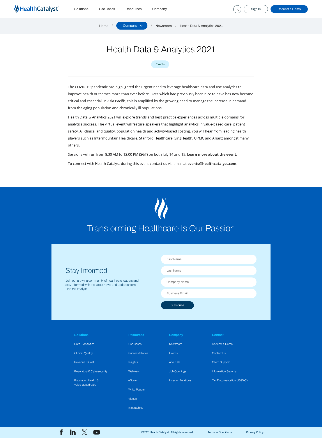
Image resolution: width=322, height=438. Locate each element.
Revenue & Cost (84, 362)
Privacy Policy (255, 432)
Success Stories (138, 353)
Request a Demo (289, 9)
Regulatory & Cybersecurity (90, 371)
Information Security (224, 371)
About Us (174, 362)
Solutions (81, 9)
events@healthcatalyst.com (212, 163)
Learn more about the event (211, 154)
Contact (218, 335)
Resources (134, 9)
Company (159, 9)
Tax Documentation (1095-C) (230, 380)
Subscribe (177, 305)
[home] (41, 9)
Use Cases (107, 9)
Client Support (221, 362)
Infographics (135, 407)
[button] (131, 26)
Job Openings (177, 371)
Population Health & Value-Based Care (86, 382)
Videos (132, 398)
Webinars (134, 371)
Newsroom (164, 26)
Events (173, 353)
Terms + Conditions (220, 432)
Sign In (256, 9)
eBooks (133, 380)
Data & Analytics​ (84, 344)
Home (103, 26)
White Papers (136, 389)
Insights (133, 362)
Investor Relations (180, 380)
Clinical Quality (83, 353)
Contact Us (219, 353)
